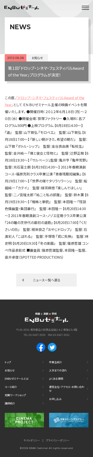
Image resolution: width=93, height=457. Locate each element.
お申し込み (55, 399)
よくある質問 (56, 378)
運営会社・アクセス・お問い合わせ (66, 388)
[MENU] (85, 7)
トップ (8, 362)
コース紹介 (11, 387)
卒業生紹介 (55, 362)
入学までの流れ (58, 370)
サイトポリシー (32, 440)
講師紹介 (10, 403)
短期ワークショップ (15, 395)
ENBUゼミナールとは (17, 378)
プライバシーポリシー (58, 440)
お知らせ (10, 370)
